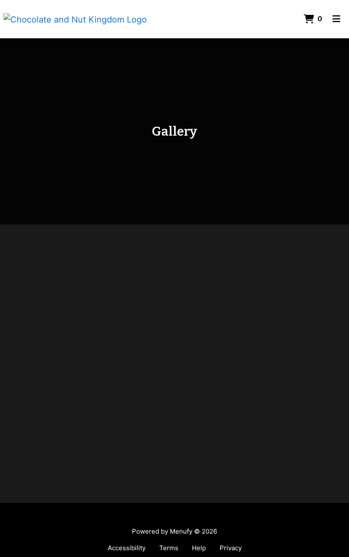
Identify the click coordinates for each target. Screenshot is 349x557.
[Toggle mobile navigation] (336, 19)
